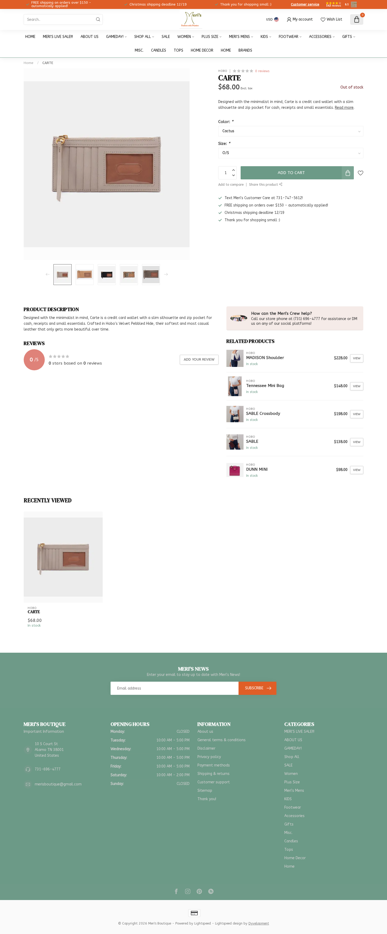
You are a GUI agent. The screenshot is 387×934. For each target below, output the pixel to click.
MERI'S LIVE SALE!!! (58, 37)
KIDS (264, 37)
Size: (224, 143)
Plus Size (210, 37)
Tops (178, 50)
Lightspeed (202, 923)
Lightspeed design (228, 923)
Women (184, 37)
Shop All (142, 37)
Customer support (213, 782)
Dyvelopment (259, 923)
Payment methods (213, 765)
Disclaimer (206, 748)
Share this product (264, 184)
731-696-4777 (48, 769)
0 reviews (262, 71)
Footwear (288, 37)
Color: (225, 121)
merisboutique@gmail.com (58, 784)
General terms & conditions (221, 740)
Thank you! (206, 799)
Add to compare (231, 184)
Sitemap (204, 790)
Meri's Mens (239, 37)
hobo (222, 71)
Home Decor (202, 50)
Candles (158, 50)
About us (205, 731)
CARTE (47, 63)
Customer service (305, 4)
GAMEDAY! (114, 37)
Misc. (139, 50)
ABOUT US (89, 37)
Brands (245, 50)
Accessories (320, 37)
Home (30, 37)
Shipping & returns (213, 773)
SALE (166, 37)
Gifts (347, 37)
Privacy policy (209, 757)
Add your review (199, 359)
